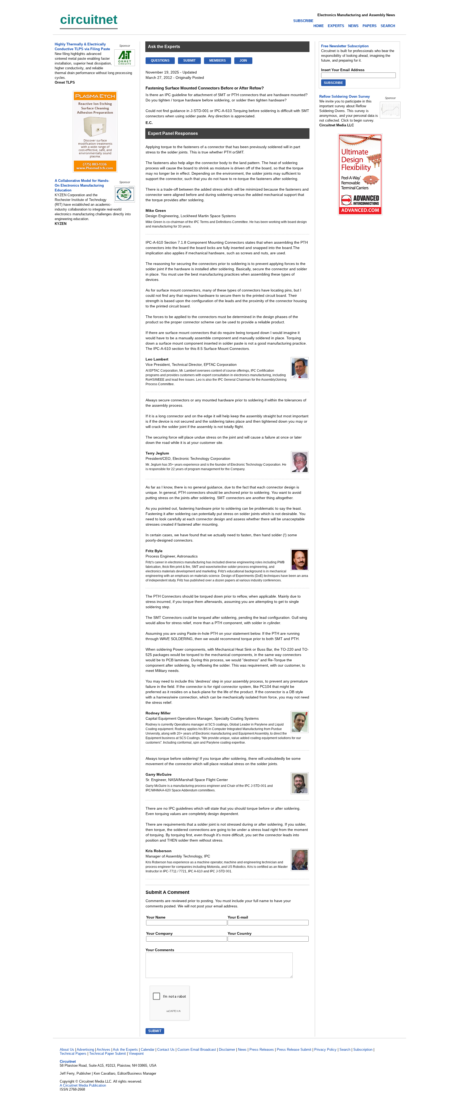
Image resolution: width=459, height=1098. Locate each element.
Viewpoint (136, 1054)
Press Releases (261, 1050)
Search (344, 1050)
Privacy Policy (325, 1050)
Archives (103, 1050)
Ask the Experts (125, 1050)
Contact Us (166, 1050)
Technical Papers (73, 1054)
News (242, 1050)
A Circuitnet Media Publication (83, 1085)
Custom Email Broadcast (196, 1050)
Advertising (85, 1050)
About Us (67, 1050)
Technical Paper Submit (107, 1054)
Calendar (147, 1050)
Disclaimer (227, 1050)
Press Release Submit (294, 1050)
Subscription (362, 1050)
